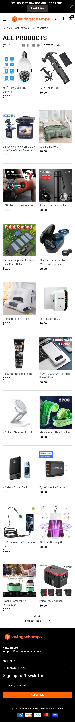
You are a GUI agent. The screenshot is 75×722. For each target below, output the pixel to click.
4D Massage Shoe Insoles (54, 432)
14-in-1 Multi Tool (49, 87)
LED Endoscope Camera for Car (19, 544)
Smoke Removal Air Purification (14, 602)
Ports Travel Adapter (51, 600)
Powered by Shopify (52, 708)
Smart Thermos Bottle (52, 205)
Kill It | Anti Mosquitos (52, 542)
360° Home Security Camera (14, 89)
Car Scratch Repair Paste (18, 373)
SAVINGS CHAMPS (29, 708)
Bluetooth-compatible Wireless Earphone (52, 262)
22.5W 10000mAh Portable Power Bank (54, 375)
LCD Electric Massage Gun (18, 205)
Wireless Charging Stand (17, 432)
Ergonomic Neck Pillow (16, 318)
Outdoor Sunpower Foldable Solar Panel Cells (19, 262)
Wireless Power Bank (15, 487)
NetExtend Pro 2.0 (49, 318)
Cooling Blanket (48, 146)
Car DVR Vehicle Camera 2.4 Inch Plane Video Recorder (19, 148)
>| (43, 615)
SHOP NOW (37, 8)
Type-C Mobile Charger (52, 487)
